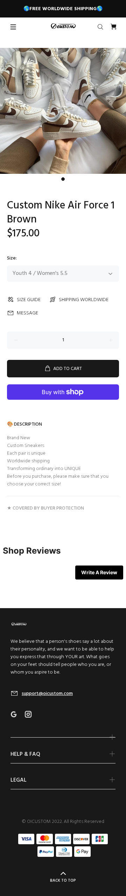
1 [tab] (63, 179)
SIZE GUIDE (29, 300)
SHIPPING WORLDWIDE (83, 300)
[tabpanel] (63, 111)
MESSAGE (27, 313)
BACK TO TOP (63, 880)
